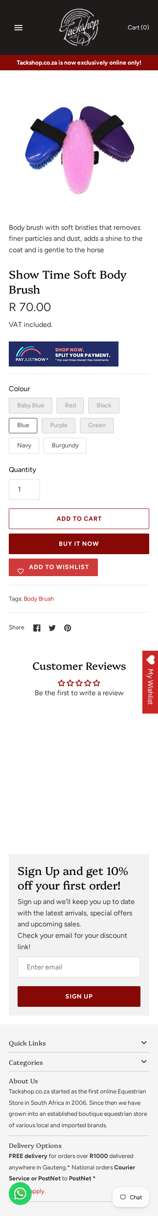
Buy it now (79, 544)
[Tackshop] (79, 27)
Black (104, 405)
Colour (19, 389)
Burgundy (65, 445)
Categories (26, 1062)
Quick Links (27, 1042)
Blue (23, 425)
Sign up (79, 996)
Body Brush (39, 598)
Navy (24, 445)
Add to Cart (79, 519)
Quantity (22, 469)
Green (97, 425)
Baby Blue (30, 405)
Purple (59, 425)
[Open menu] (18, 27)
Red (70, 405)
